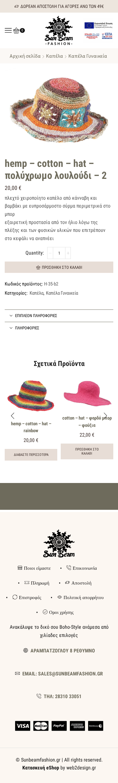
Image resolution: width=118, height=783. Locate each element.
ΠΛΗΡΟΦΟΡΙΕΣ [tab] (27, 328)
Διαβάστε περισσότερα (31, 455)
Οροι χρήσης (61, 612)
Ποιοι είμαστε (37, 568)
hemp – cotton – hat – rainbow (31, 427)
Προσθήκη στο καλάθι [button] (87, 451)
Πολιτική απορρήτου (84, 597)
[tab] (59, 316)
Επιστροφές (30, 597)
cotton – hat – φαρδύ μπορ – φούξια (87, 421)
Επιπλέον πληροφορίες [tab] (36, 315)
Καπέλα (54, 56)
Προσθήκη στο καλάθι (62, 267)
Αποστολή (81, 583)
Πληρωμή (40, 583)
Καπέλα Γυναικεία (87, 56)
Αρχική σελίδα (25, 56)
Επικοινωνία (85, 568)
